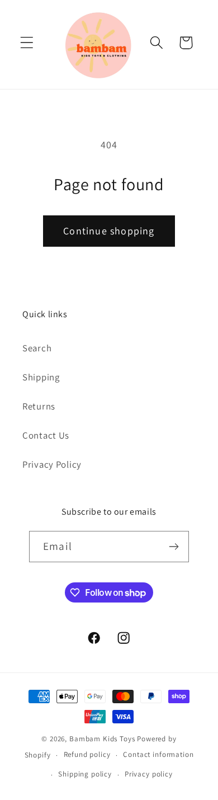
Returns (38, 406)
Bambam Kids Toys (103, 738)
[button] (27, 43)
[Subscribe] (173, 546)
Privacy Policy (52, 464)
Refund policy (87, 754)
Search (36, 348)
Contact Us (45, 435)
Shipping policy (85, 774)
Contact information (158, 754)
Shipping (41, 377)
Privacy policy (149, 774)
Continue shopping (108, 230)
